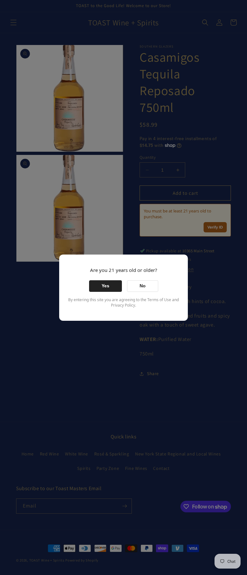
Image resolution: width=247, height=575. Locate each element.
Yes (105, 285)
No (143, 285)
